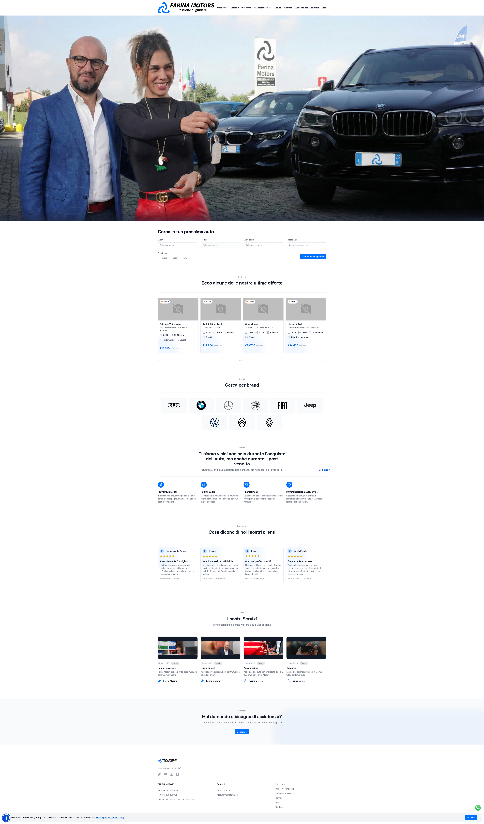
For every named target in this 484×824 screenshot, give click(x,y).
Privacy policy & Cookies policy (110, 817)
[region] (242, 329)
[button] (6, 817)
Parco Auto (222, 7)
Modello (204, 240)
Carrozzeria (249, 240)
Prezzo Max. (292, 240)
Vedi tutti (324, 470)
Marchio (161, 240)
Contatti (288, 7)
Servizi (278, 7)
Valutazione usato (263, 7)
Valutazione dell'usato (285, 793)
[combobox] (177, 245)
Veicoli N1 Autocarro (241, 7)
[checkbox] (159, 258)
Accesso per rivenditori (307, 7)
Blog (324, 7)
